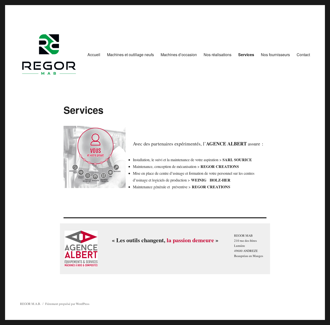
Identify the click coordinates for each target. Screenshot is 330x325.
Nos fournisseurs (275, 54)
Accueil (93, 54)
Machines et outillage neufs (130, 54)
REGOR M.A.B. (30, 304)
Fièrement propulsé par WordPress (67, 304)
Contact (303, 54)
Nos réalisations (217, 54)
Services (246, 54)
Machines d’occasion (179, 54)
